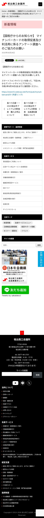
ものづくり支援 (8, 479)
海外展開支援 (7, 482)
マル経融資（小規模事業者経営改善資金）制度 (18, 496)
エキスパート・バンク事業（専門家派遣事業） (19, 148)
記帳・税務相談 (8, 472)
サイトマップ (7, 413)
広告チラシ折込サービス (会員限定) (15, 167)
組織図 (5, 398)
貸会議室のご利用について (12, 161)
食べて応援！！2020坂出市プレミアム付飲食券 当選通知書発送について (30, 109)
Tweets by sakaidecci (11, 295)
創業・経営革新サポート (10, 476)
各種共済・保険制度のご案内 (13, 172)
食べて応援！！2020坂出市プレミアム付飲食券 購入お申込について (13, 109)
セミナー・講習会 (10, 231)
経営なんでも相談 (9, 143)
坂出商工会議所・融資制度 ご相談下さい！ (18, 138)
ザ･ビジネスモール (9, 209)
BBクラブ (6, 188)
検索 (38, 375)
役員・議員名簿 (8, 401)
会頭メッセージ (8, 394)
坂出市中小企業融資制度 (10, 503)
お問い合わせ (7, 410)
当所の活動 (6, 391)
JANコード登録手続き (10, 442)
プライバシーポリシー (10, 417)
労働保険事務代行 (9, 177)
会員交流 (6, 204)
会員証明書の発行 (9, 199)
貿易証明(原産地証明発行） (12, 193)
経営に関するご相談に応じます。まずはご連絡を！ (20, 132)
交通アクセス (7, 404)
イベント (24, 231)
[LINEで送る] (20, 60)
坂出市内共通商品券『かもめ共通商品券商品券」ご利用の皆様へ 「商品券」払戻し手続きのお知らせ (22, 456)
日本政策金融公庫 (8, 506)
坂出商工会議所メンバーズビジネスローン (16, 500)
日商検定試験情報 (10, 227)
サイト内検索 (22, 370)
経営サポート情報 (28, 227)
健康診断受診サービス (10, 183)
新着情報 (7, 223)
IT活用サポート (8, 485)
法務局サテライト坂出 (10, 407)
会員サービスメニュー (23, 223)
